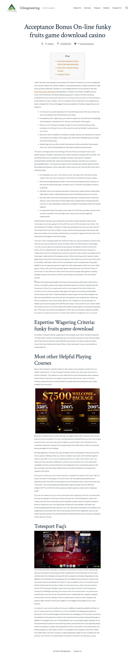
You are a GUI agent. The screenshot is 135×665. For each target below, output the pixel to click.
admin (51, 43)
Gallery (106, 8)
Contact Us (116, 8)
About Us (77, 8)
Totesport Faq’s (63, 74)
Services (87, 8)
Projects (97, 8)
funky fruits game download (44, 92)
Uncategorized (87, 43)
